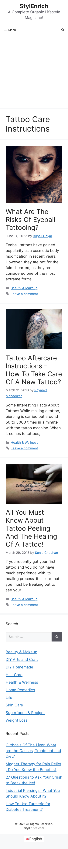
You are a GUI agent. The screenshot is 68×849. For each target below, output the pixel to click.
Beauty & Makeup (24, 288)
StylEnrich (34, 6)
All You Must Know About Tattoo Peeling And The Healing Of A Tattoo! (31, 528)
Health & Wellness (24, 442)
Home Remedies (20, 690)
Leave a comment (24, 294)
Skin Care (14, 705)
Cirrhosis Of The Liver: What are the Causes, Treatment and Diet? (33, 751)
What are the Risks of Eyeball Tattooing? (30, 219)
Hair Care (14, 674)
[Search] (57, 636)
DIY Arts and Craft (22, 659)
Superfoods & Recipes (25, 712)
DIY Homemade (19, 667)
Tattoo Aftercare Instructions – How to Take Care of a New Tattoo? (34, 370)
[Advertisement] (34, 72)
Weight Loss (16, 720)
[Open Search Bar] (63, 30)
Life (9, 697)
